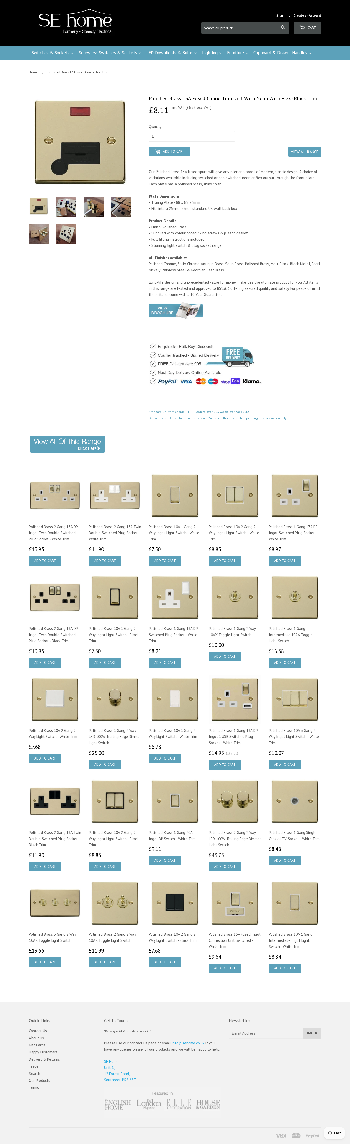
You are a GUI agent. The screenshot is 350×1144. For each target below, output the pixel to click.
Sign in (281, 15)
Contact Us (38, 1030)
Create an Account (307, 15)
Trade (33, 1066)
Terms (34, 1087)
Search (34, 1073)
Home (33, 72)
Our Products (39, 1080)
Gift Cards (37, 1045)
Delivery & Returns (44, 1059)
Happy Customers (43, 1052)
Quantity (155, 126)
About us (36, 1037)
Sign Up (312, 1033)
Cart (311, 27)
